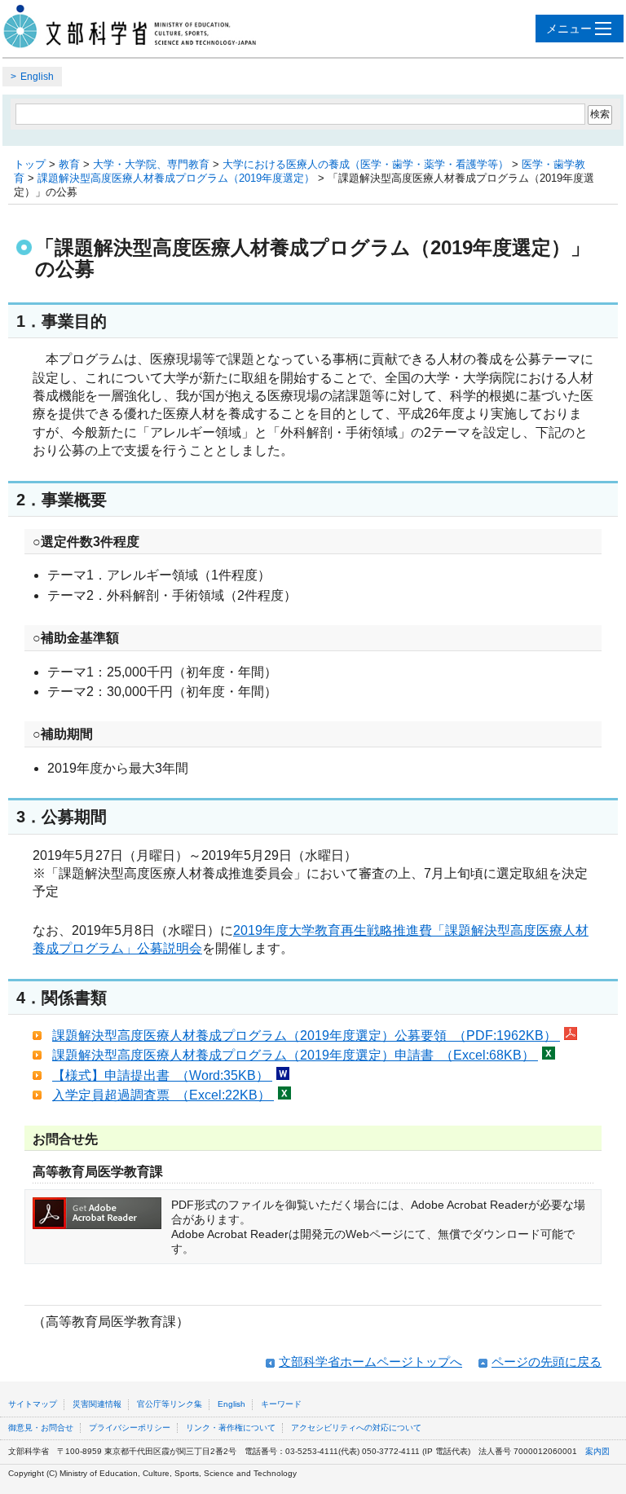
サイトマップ (32, 1403)
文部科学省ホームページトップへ (370, 1361)
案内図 (597, 1451)
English (37, 76)
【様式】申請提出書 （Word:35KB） (162, 1075)
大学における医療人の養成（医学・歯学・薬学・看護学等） (366, 164)
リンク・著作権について (231, 1427)
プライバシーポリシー (129, 1427)
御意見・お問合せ (40, 1427)
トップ (30, 164)
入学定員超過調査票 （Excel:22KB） (163, 1095)
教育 (69, 164)
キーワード (281, 1403)
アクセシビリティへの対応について (356, 1427)
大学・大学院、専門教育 (151, 164)
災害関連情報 (97, 1403)
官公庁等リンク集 (169, 1403)
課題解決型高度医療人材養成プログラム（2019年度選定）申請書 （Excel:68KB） (295, 1055)
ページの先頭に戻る (547, 1361)
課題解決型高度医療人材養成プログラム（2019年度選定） (176, 178)
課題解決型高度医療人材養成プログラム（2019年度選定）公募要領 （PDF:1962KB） (306, 1035)
